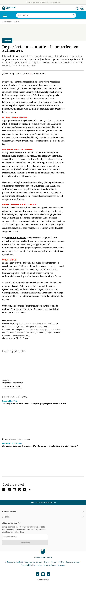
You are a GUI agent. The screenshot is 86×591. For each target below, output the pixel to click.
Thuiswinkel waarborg (14, 562)
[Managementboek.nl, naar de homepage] (9, 10)
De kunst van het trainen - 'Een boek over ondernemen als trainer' (40, 446)
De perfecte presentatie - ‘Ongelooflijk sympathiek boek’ (34, 403)
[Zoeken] (74, 15)
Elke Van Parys (10, 74)
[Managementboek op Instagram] (48, 574)
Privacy (54, 562)
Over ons (61, 565)
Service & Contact (50, 565)
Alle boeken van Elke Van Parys (15, 338)
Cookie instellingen (73, 562)
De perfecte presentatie (12, 383)
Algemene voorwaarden (33, 562)
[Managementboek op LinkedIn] (37, 574)
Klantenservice (9, 512)
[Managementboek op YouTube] (43, 574)
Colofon (46, 562)
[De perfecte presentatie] (10, 365)
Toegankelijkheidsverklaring (31, 565)
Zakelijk (5, 517)
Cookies (61, 562)
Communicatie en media (11, 22)
